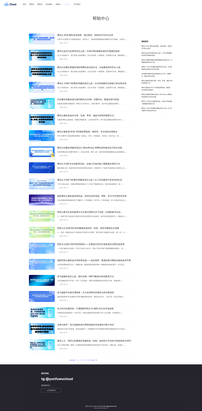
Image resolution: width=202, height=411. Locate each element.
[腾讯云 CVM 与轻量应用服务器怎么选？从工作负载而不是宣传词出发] (42, 183)
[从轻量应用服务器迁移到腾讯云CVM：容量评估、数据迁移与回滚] (42, 103)
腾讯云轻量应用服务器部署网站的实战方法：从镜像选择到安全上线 (88, 67)
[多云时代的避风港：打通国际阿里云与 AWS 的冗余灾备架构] (42, 312)
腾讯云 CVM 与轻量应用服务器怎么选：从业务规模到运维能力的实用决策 (91, 83)
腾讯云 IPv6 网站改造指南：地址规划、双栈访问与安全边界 (85, 35)
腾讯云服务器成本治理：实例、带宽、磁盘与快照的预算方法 (85, 115)
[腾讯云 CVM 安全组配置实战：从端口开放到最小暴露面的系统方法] (42, 167)
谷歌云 (58, 4)
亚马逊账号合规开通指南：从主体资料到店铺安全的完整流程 (85, 292)
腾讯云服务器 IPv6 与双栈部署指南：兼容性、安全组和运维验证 (87, 131)
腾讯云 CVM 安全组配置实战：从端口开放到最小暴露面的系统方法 (88, 164)
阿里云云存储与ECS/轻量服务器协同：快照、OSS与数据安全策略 (88, 228)
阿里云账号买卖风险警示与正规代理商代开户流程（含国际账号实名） (89, 212)
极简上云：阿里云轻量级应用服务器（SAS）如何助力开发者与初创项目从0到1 (94, 341)
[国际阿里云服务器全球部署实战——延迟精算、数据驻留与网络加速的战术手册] (42, 264)
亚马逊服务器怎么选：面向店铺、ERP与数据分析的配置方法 (85, 276)
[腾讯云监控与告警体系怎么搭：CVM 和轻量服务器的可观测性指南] (42, 55)
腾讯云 (40, 4)
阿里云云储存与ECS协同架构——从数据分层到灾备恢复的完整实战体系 (91, 244)
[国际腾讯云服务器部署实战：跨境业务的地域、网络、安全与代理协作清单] (42, 200)
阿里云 (31, 4)
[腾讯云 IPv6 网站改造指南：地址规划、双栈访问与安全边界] (42, 39)
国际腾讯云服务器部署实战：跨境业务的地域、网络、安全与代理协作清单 (92, 196)
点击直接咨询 (51, 390)
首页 (24, 4)
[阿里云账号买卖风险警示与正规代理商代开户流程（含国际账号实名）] (42, 216)
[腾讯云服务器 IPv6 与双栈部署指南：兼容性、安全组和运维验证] (42, 135)
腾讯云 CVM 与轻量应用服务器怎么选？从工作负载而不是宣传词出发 (89, 180)
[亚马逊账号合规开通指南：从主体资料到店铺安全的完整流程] (42, 296)
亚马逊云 (49, 4)
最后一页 (94, 360)
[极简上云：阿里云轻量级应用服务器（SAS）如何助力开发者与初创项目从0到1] (42, 344)
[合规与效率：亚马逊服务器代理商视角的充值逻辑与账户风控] (42, 328)
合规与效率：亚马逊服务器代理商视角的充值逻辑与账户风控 (85, 324)
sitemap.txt (97, 408)
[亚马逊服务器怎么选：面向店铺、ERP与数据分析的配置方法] (42, 280)
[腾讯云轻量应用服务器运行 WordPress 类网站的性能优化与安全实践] (42, 151)
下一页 (88, 360)
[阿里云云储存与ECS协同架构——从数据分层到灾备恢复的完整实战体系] (42, 248)
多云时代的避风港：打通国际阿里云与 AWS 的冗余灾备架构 (85, 308)
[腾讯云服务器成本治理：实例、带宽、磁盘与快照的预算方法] (42, 119)
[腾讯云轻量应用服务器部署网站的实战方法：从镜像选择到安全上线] (42, 71)
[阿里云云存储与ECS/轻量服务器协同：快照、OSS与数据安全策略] (42, 232)
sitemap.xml (104, 408)
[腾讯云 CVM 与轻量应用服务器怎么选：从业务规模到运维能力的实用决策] (42, 87)
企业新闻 (67, 4)
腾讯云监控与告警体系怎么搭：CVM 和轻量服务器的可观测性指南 (88, 51)
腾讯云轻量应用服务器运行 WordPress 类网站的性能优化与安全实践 (89, 147)
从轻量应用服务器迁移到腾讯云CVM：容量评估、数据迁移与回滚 (88, 99)
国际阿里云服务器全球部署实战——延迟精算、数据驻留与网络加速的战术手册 (94, 260)
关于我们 (77, 4)
